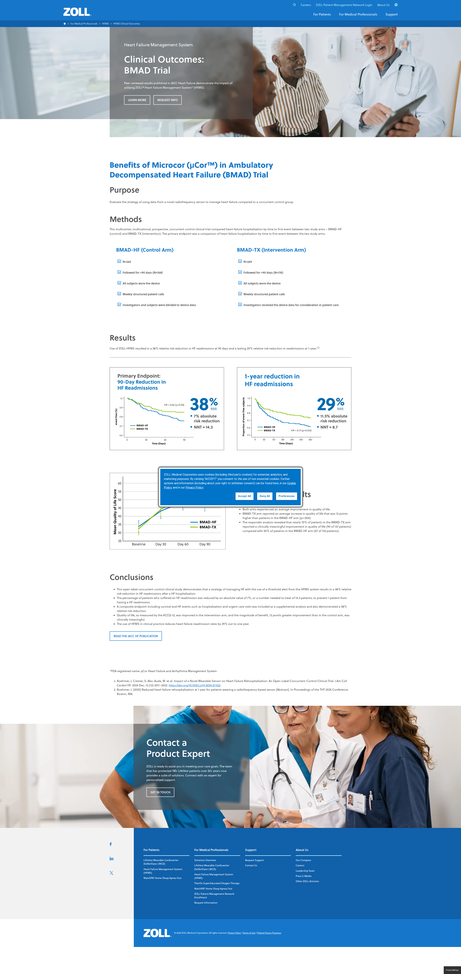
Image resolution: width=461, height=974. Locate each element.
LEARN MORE (137, 100)
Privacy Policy (234, 932)
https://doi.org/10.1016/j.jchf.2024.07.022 (194, 685)
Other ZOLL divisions (307, 881)
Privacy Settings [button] (452, 970)
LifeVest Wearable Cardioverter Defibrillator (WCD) (161, 861)
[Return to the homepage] (77, 14)
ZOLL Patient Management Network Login (344, 4)
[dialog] (230, 487)
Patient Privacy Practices (269, 932)
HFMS (105, 24)
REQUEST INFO (167, 100)
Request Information (205, 902)
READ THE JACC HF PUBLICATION (136, 636)
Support (392, 14)
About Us (383, 4)
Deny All (265, 496)
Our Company (303, 860)
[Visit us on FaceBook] (111, 845)
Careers (306, 4)
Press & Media (303, 876)
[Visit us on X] (111, 874)
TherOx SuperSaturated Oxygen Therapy (216, 883)
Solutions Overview (205, 860)
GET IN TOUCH (160, 792)
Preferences (287, 496)
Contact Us (251, 865)
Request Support (254, 860)
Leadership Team (305, 870)
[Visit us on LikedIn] (111, 859)
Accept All (244, 496)
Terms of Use (249, 932)
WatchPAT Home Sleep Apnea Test (163, 878)
